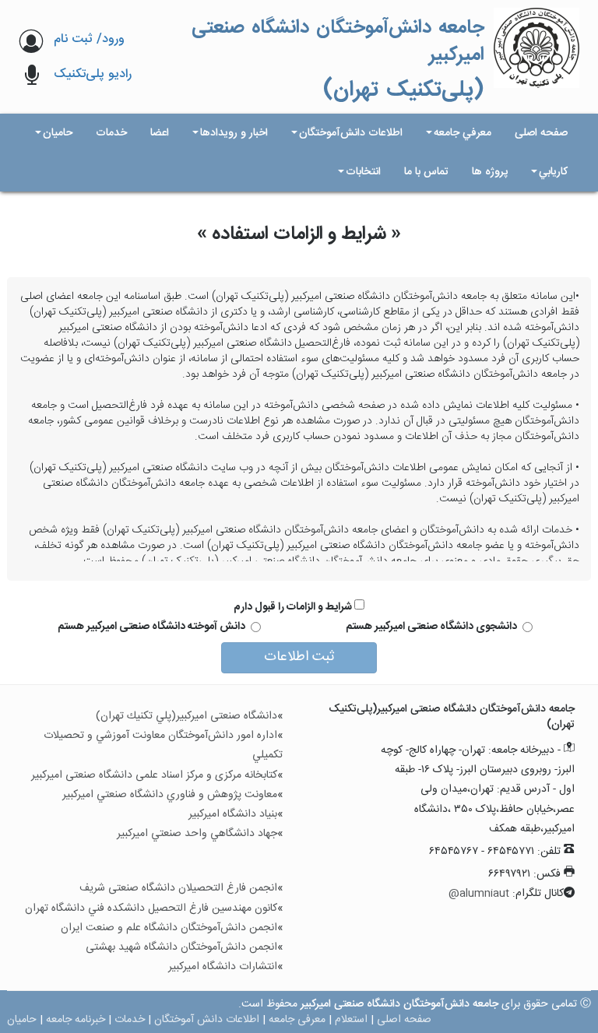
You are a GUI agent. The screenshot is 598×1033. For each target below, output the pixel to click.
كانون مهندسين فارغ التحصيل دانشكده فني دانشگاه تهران (151, 908)
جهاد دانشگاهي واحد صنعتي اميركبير (197, 833)
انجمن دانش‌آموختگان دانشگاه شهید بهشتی (181, 947)
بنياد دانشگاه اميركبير (232, 814)
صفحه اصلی (404, 1019)
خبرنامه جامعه (75, 1019)
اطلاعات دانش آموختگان (206, 1019)
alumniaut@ (478, 893)
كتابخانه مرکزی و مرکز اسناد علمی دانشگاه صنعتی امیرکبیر (154, 775)
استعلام (351, 1019)
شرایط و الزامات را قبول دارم (294, 606)
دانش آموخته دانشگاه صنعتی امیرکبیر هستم (151, 626)
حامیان (22, 1019)
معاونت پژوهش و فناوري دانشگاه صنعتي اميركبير (169, 794)
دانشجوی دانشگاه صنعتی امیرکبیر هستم (431, 626)
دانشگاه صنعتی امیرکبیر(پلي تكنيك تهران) (186, 716)
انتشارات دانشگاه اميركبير (222, 966)
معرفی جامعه (297, 1019)
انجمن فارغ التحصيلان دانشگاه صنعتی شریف (178, 888)
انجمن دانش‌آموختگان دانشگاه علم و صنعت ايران (169, 928)
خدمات (129, 1019)
